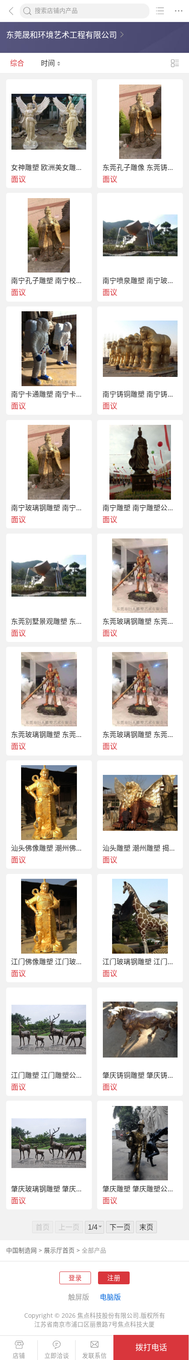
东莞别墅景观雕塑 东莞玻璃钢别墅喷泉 (49, 621)
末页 (146, 1227)
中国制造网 (21, 1250)
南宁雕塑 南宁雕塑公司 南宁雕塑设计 (140, 508)
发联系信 (94, 1356)
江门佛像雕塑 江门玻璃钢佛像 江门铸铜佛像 (49, 962)
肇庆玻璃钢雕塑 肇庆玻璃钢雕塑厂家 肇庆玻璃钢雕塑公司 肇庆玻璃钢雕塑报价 (49, 1189)
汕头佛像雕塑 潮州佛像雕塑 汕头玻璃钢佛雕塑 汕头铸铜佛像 (49, 848)
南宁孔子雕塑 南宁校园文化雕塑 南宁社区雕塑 (49, 280)
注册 (113, 1277)
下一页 (120, 1227)
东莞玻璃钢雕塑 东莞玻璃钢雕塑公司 (140, 621)
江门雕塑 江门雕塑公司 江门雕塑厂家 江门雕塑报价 (49, 1075)
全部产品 (94, 1250)
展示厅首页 (59, 1250)
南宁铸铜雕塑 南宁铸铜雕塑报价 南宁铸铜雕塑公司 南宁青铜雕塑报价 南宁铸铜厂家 (140, 394)
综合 (17, 63)
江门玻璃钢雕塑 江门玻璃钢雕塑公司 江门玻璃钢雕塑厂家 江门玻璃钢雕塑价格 (140, 962)
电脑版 (110, 1297)
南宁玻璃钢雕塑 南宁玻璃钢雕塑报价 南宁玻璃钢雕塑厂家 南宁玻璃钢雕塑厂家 (49, 508)
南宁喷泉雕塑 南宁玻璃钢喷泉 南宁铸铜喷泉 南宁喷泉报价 (140, 280)
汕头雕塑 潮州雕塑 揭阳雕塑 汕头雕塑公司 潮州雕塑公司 (140, 848)
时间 (49, 63)
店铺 (19, 1356)
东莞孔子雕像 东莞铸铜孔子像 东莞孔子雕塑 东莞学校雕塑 (140, 167)
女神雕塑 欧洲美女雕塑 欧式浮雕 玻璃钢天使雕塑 (49, 167)
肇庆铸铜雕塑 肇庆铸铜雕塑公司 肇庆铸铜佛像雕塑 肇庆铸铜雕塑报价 (140, 1075)
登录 (75, 1277)
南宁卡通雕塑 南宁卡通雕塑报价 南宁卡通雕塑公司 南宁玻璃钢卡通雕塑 (49, 394)
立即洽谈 (56, 1356)
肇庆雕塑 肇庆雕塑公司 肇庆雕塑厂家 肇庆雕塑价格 (140, 1189)
